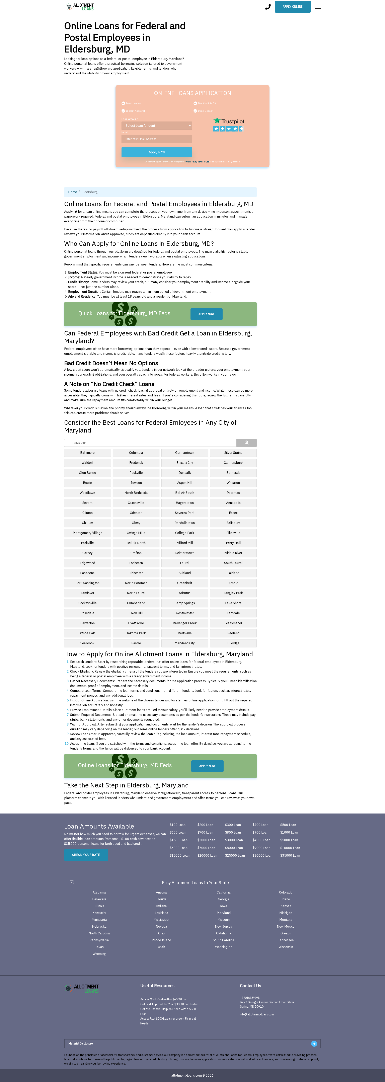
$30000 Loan (262, 855)
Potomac (233, 492)
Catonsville (136, 502)
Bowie (87, 482)
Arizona (161, 892)
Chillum (87, 523)
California (224, 892)
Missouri (224, 919)
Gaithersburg (233, 462)
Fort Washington (87, 583)
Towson (136, 482)
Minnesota (99, 919)
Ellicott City (184, 462)
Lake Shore (233, 603)
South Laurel (233, 563)
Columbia (136, 452)
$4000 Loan (261, 840)
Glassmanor (233, 623)
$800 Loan (233, 832)
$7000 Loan (206, 848)
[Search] (247, 443)
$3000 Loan (234, 840)
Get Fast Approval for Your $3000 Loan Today (169, 1004)
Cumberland (136, 603)
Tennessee (286, 940)
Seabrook (87, 643)
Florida (161, 899)
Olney (136, 523)
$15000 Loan (179, 855)
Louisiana (161, 913)
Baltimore (87, 452)
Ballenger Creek (185, 623)
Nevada (161, 926)
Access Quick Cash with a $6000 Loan (163, 999)
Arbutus (184, 593)
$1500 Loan (178, 840)
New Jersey (223, 926)
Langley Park (233, 593)
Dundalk (185, 472)
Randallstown (185, 523)
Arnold (233, 583)
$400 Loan (260, 825)
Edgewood (87, 563)
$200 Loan (205, 825)
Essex (233, 513)
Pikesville (233, 533)
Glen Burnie (87, 472)
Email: (125, 132)
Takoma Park (136, 633)
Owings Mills (136, 533)
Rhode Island (161, 940)
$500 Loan (288, 825)
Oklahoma (223, 933)
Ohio (161, 933)
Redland (233, 633)
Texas (99, 947)
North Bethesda (136, 492)
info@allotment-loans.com (257, 1014)
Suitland (185, 573)
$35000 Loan (290, 855)
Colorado (285, 892)
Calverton (87, 623)
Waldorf (87, 462)
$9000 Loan (261, 848)
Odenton (136, 513)
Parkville (87, 543)
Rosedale (87, 613)
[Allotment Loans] (80, 7)
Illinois (99, 906)
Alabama (99, 892)
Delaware (99, 899)
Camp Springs (185, 603)
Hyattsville (136, 623)
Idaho (286, 899)
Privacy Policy (191, 161)
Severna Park (185, 513)
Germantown (184, 452)
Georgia (223, 899)
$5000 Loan (289, 840)
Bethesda (233, 472)
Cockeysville (87, 603)
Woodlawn (87, 492)
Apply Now (157, 152)
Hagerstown (185, 502)
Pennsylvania (99, 940)
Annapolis (233, 502)
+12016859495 (249, 998)
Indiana (161, 906)
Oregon (286, 933)
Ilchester (136, 573)
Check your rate (86, 855)
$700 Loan (205, 832)
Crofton (136, 553)
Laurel (184, 563)
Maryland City (185, 643)
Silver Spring (233, 452)
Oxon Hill (136, 613)
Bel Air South (184, 492)
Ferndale (233, 613)
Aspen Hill (184, 482)
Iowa (223, 906)
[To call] (268, 7)
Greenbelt (184, 583)
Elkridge (233, 643)
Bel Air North (136, 543)
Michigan (285, 913)
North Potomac (136, 583)
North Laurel (136, 593)
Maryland (224, 913)
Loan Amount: (130, 119)
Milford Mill (184, 543)
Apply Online (293, 7)
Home (72, 192)
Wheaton (233, 482)
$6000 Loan (178, 848)
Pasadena (87, 573)
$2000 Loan (206, 840)
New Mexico (286, 926)
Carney (87, 553)
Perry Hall (233, 543)
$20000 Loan (207, 855)
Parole (136, 643)
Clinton (87, 513)
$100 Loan (177, 825)
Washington (223, 947)
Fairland (233, 573)
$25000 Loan (235, 855)
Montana (285, 919)
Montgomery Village (87, 533)
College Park (184, 533)
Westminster (184, 613)
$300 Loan (233, 825)
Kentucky (99, 913)
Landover (87, 593)
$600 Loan (177, 832)
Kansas (286, 906)
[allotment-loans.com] (90, 989)
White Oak (87, 633)
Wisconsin (286, 947)
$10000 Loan (290, 848)
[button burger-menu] (318, 7)
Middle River (233, 553)
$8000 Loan (234, 848)
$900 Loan (260, 832)
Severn (87, 502)
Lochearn (136, 563)
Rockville (136, 472)
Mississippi (161, 919)
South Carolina (223, 940)
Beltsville (185, 633)
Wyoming (99, 953)
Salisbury (233, 523)
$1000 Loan (289, 832)
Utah (161, 947)
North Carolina (99, 933)
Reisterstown (184, 553)
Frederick (136, 462)
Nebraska (99, 926)
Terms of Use (203, 161)
